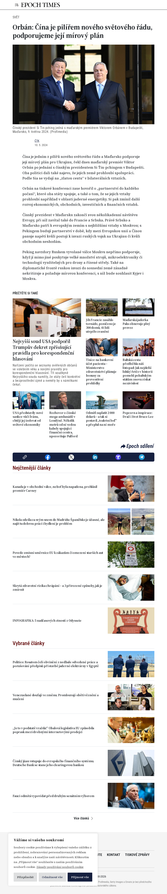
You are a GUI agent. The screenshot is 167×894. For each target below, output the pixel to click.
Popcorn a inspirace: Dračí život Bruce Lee (138, 415)
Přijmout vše (80, 877)
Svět (16, 17)
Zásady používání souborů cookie (60, 867)
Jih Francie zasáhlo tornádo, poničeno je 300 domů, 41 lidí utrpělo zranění (101, 326)
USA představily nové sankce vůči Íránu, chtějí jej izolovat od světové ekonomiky (28, 419)
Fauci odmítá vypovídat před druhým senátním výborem (53, 796)
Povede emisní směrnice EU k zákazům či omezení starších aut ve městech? (58, 555)
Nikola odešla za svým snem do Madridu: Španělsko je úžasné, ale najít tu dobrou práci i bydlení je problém (58, 522)
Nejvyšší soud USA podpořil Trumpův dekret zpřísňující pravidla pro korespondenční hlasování (43, 350)
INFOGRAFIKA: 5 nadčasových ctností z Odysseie (47, 620)
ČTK (37, 140)
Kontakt (113, 855)
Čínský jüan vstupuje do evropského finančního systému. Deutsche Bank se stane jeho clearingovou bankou (53, 763)
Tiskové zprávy (137, 855)
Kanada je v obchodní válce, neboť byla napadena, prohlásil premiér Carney (55, 489)
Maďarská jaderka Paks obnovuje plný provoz (136, 324)
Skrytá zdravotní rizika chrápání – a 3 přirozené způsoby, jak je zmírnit (57, 588)
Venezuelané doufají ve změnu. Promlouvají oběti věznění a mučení (56, 697)
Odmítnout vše (52, 877)
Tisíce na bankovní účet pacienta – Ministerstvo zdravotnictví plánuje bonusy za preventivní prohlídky (101, 371)
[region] (53, 859)
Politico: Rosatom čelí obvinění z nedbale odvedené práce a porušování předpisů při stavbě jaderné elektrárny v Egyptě (56, 664)
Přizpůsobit (25, 877)
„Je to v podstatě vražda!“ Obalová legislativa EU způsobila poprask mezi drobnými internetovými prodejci (53, 730)
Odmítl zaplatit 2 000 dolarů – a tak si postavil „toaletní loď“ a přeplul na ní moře (101, 419)
